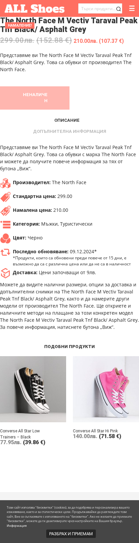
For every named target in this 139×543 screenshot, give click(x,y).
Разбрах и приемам (71, 533)
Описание (67, 120)
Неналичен (35, 97)
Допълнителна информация (69, 131)
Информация (17, 525)
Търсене (118, 9)
